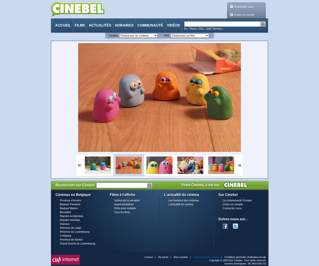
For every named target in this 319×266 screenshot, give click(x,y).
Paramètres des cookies (206, 257)
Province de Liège (70, 227)
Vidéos (173, 25)
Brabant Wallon (69, 208)
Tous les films (122, 212)
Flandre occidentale (71, 216)
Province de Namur (71, 239)
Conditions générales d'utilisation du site (245, 257)
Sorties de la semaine (127, 200)
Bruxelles (65, 212)
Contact (149, 257)
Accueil (63, 25)
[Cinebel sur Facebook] (225, 224)
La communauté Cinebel (237, 200)
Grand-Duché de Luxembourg (77, 243)
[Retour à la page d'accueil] (77, 9)
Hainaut (64, 224)
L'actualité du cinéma (180, 204)
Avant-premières (124, 204)
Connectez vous (243, 6)
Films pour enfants (125, 208)
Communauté (150, 25)
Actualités (100, 25)
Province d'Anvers (70, 200)
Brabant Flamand (70, 204)
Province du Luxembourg (75, 231)
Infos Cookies (181, 257)
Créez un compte (244, 14)
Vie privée (163, 257)
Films (80, 25)
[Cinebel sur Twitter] (237, 224)
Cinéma (113, 35)
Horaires (124, 25)
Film (166, 35)
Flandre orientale (70, 220)
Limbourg (65, 235)
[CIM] (65, 256)
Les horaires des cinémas (183, 200)
